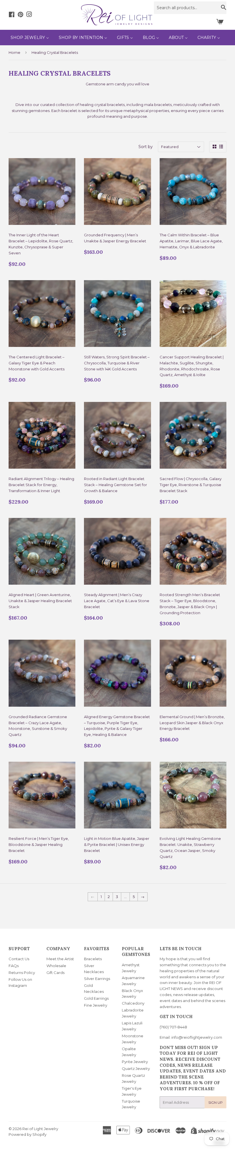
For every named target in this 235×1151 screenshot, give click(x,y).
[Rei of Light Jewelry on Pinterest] (20, 15)
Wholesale (56, 965)
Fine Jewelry (95, 1005)
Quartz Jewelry (136, 1068)
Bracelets (93, 958)
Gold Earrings (96, 998)
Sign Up (215, 1102)
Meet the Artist (60, 958)
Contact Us (19, 958)
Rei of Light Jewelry (40, 1128)
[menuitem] (30, 37)
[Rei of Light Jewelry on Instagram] (29, 15)
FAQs (14, 965)
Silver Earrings (97, 978)
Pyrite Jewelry (135, 1061)
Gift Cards (55, 972)
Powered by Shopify (27, 1134)
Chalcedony (133, 1003)
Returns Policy (22, 972)
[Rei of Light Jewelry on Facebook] (12, 15)
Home (14, 52)
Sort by (145, 146)
